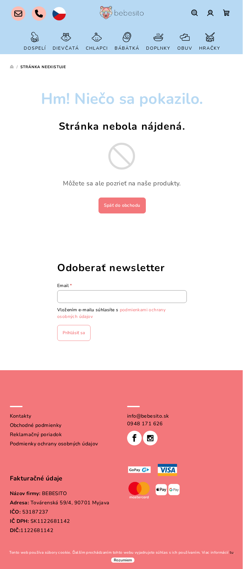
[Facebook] (134, 438)
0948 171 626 (145, 423)
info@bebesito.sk (148, 416)
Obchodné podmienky (36, 425)
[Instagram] (150, 438)
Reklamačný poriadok (36, 434)
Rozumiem (123, 560)
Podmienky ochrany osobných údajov (54, 443)
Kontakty (20, 416)
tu (232, 552)
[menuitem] (35, 41)
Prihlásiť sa (74, 333)
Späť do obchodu (122, 205)
